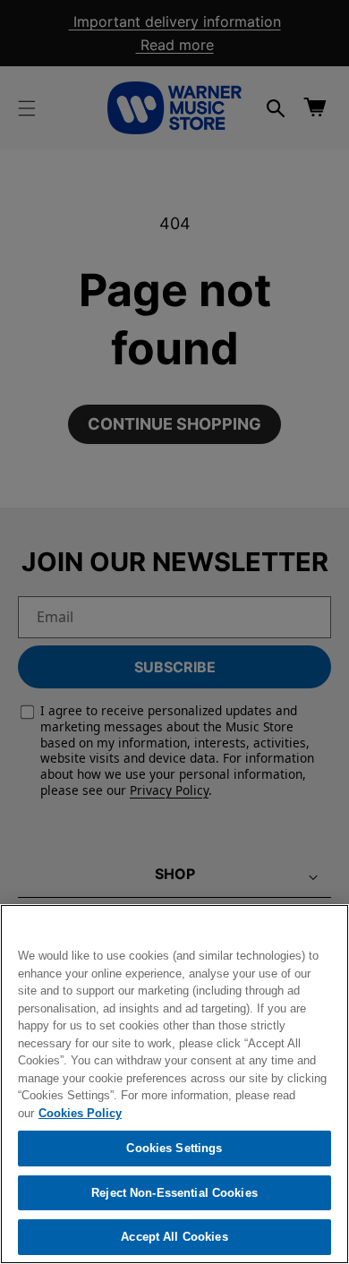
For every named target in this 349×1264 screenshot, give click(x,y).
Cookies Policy (80, 1113)
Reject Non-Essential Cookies (174, 1193)
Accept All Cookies (174, 1236)
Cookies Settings (174, 1148)
